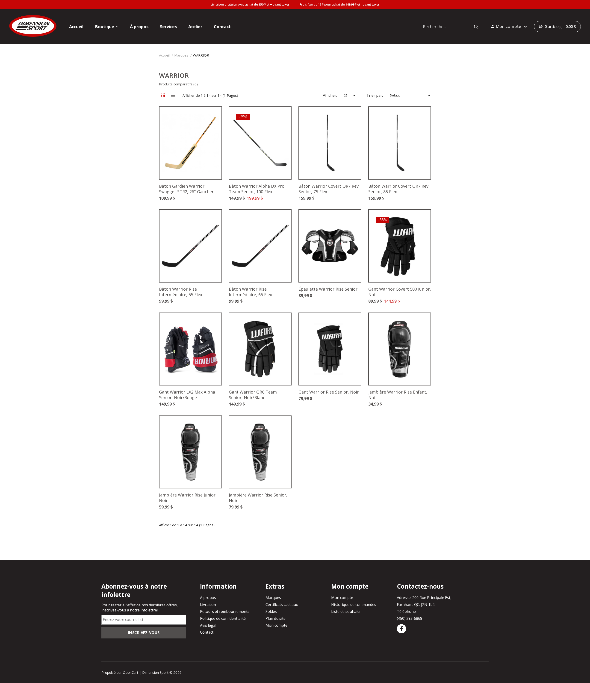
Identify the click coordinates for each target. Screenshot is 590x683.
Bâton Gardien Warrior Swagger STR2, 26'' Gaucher (186, 188)
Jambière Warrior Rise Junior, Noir (188, 497)
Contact (206, 632)
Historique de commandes (353, 604)
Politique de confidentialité (223, 618)
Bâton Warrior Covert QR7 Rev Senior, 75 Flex (328, 188)
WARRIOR (201, 55)
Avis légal (208, 625)
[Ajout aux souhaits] (211, 117)
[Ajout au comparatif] (211, 117)
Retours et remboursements (224, 611)
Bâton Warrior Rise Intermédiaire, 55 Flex (180, 291)
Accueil (164, 55)
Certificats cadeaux (282, 604)
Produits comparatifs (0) (178, 84)
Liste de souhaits (345, 611)
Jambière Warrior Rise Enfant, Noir (397, 394)
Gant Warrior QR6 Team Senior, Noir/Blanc (253, 394)
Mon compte (276, 625)
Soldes (271, 611)
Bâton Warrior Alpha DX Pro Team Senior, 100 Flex (256, 188)
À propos (208, 597)
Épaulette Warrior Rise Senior (327, 289)
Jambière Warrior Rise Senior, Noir (258, 497)
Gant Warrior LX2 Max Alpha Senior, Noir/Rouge (187, 394)
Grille (163, 95)
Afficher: (330, 95)
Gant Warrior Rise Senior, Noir (328, 392)
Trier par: (374, 95)
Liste (173, 95)
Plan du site (276, 618)
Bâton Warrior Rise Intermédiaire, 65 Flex (250, 291)
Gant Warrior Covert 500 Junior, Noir (399, 291)
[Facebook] (401, 628)
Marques (181, 55)
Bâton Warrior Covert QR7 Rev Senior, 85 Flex (398, 188)
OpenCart (130, 672)
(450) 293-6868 (409, 618)
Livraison (208, 604)
